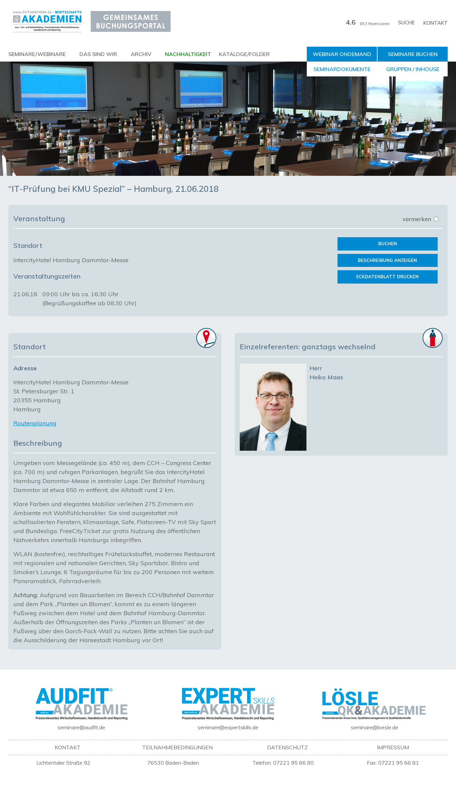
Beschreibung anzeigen (387, 260)
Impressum (393, 747)
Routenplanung (34, 423)
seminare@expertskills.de (228, 727)
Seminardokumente (342, 69)
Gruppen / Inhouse (412, 69)
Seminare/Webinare (37, 54)
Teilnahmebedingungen (177, 747)
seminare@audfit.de (81, 727)
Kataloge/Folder (244, 54)
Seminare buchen (413, 54)
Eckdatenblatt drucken (387, 276)
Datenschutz (287, 747)
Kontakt (435, 23)
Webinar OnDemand (342, 54)
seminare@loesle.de (374, 727)
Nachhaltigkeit (188, 54)
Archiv (141, 54)
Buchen (387, 243)
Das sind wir (98, 54)
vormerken (418, 219)
